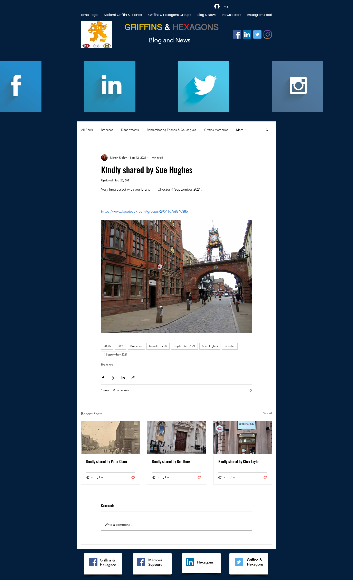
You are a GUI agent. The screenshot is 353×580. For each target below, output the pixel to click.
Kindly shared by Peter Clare (106, 461)
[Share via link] (133, 378)
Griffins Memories (216, 130)
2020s (107, 346)
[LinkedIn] (190, 562)
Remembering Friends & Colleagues (171, 130)
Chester (230, 346)
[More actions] (249, 157)
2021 (120, 346)
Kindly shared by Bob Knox (171, 461)
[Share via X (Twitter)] (113, 378)
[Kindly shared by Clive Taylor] (242, 437)
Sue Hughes (210, 346)
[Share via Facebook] (103, 378)
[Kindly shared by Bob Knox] (176, 437)
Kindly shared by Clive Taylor (239, 461)
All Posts (87, 130)
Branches (107, 130)
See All (267, 413)
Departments (130, 130)
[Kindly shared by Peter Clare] (110, 437)
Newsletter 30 (158, 346)
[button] (267, 129)
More (239, 130)
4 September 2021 (115, 354)
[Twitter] (257, 34)
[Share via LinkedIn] (123, 378)
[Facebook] (237, 34)
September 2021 (184, 346)
